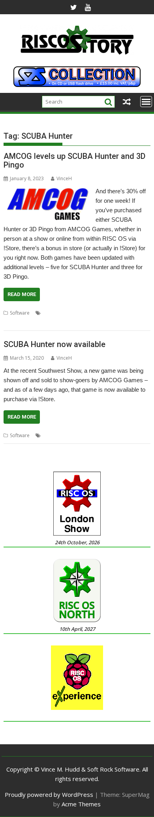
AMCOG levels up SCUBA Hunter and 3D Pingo (74, 160)
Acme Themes (81, 804)
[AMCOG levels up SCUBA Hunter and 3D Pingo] (48, 191)
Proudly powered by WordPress (49, 794)
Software (20, 312)
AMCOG (75, 312)
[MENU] (146, 101)
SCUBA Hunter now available (54, 344)
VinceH (64, 178)
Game (70, 435)
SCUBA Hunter (121, 312)
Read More (22, 294)
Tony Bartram (19, 322)
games (94, 312)
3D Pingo (53, 312)
